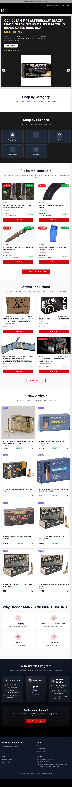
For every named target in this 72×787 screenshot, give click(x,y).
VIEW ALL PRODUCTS (36, 381)
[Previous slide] (3, 71)
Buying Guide (41, 752)
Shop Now (11, 46)
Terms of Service (7, 760)
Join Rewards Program (36, 721)
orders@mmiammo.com (46, 760)
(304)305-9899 (44, 762)
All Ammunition (41, 749)
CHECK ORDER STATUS (53, 5)
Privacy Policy (6, 763)
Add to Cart (18, 220)
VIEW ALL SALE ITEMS (37, 272)
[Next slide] (68, 71)
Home (39, 746)
